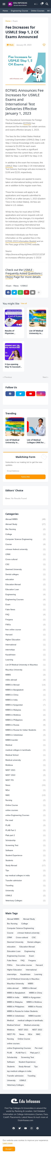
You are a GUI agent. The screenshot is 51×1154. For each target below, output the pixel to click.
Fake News (25, 609)
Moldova (25, 765)
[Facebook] (8, 292)
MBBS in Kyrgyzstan (25, 705)
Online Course (25, 805)
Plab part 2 (25, 835)
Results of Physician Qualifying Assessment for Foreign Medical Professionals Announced (12, 332)
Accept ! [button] (8, 1149)
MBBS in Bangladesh (25, 690)
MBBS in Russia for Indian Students (25, 730)
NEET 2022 (25, 775)
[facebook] (10, 393)
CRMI (25, 554)
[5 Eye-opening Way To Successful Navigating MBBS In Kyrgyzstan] (13, 351)
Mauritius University (25, 670)
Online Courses (37, 11)
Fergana (25, 619)
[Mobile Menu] (4, 4)
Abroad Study (25, 524)
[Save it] (44, 45)
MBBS (25, 675)
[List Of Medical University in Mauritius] (37, 318)
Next (45, 377)
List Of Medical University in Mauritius (36, 332)
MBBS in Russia (25, 725)
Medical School (25, 755)
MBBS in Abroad (25, 685)
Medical (25, 745)
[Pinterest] (26, 292)
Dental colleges (25, 574)
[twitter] (20, 393)
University (25, 890)
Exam (15, 21)
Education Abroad (25, 584)
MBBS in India (25, 700)
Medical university (25, 760)
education (25, 579)
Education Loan (25, 589)
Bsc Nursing (25, 529)
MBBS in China (25, 695)
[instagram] (41, 393)
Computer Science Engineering (25, 539)
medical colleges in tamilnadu (25, 750)
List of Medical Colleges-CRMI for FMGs (35, 441)
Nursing (25, 800)
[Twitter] (14, 292)
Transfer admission (25, 880)
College (25, 534)
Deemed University (25, 569)
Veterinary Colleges (25, 900)
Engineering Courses (25, 599)
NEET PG (25, 780)
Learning (25, 660)
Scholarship (25, 840)
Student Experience (25, 855)
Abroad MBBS (25, 519)
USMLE (9, 166)
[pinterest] (37, 1128)
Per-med (25, 820)
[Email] (32, 292)
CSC (25, 564)
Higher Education (25, 640)
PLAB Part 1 (25, 830)
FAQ (25, 614)
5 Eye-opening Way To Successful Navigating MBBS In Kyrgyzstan (13, 365)
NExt (25, 790)
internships (25, 650)
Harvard (25, 634)
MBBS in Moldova (25, 715)
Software (25, 850)
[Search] (47, 4)
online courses (25, 810)
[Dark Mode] (36, 4)
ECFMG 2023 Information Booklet (20, 241)
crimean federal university (25, 549)
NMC (25, 795)
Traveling (25, 885)
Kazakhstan (25, 655)
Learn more (7, 1143)
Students (25, 860)
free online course (25, 629)
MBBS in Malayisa (25, 710)
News (16, 286)
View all (24, 303)
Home (5, 11)
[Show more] (38, 292)
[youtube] (30, 393)
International (25, 645)
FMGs (25, 624)
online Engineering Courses (25, 815)
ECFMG (27, 123)
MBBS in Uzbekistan (25, 735)
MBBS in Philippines (25, 720)
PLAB (25, 825)
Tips (25, 870)
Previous (8, 377)
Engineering (25, 594)
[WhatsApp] (20, 292)
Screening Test (25, 845)
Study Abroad (25, 865)
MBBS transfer (25, 740)
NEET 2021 (25, 770)
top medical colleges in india (25, 875)
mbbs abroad (25, 680)
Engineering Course (19, 11)
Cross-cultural (25, 559)
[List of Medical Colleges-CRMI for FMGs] (36, 426)
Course (25, 544)
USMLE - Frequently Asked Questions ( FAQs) (23, 273)
